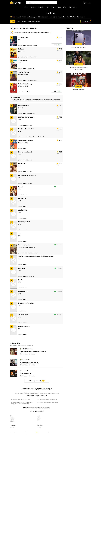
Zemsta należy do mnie (25, 140)
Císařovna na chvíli (24, 222)
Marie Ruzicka (22, 291)
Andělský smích (23, 210)
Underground (24, 37)
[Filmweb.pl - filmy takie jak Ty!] (15, 2)
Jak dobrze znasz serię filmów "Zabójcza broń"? (78, 68)
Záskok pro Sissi (23, 314)
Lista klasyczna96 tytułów (27, 354)
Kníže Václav (22, 198)
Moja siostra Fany (23, 105)
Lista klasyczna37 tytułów (27, 376)
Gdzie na (55, 44)
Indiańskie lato (24, 72)
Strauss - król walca (24, 245)
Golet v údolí (22, 163)
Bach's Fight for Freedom (26, 129)
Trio (19, 233)
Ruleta (20, 280)
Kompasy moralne (25, 373)
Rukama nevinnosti (24, 326)
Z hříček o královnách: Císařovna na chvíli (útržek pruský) (36, 256)
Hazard (20, 187)
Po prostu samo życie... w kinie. (29, 362)
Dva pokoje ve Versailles (26, 303)
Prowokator (23, 60)
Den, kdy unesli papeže (25, 152)
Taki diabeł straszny (78, 89)
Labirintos (21, 268)
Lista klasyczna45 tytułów (27, 365)
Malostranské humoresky (26, 117)
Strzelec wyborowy (26, 84)
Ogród (22, 49)
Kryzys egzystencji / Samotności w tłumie (33, 351)
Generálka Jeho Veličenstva (27, 175)
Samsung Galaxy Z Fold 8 (78, 47)
